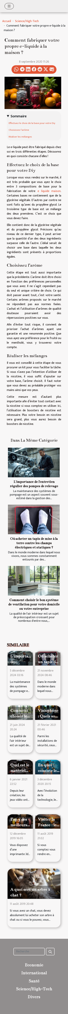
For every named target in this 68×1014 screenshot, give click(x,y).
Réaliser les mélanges (20, 137)
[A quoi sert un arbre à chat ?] (34, 883)
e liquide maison (49, 191)
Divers (34, 996)
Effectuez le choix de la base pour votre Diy (32, 123)
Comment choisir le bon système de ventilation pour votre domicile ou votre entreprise (34, 604)
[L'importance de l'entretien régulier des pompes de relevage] (34, 462)
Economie (34, 964)
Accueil (6, 21)
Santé (34, 980)
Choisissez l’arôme (19, 130)
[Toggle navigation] (9, 6)
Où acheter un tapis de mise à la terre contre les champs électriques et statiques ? (34, 543)
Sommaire (19, 116)
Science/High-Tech (27, 21)
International (34, 972)
